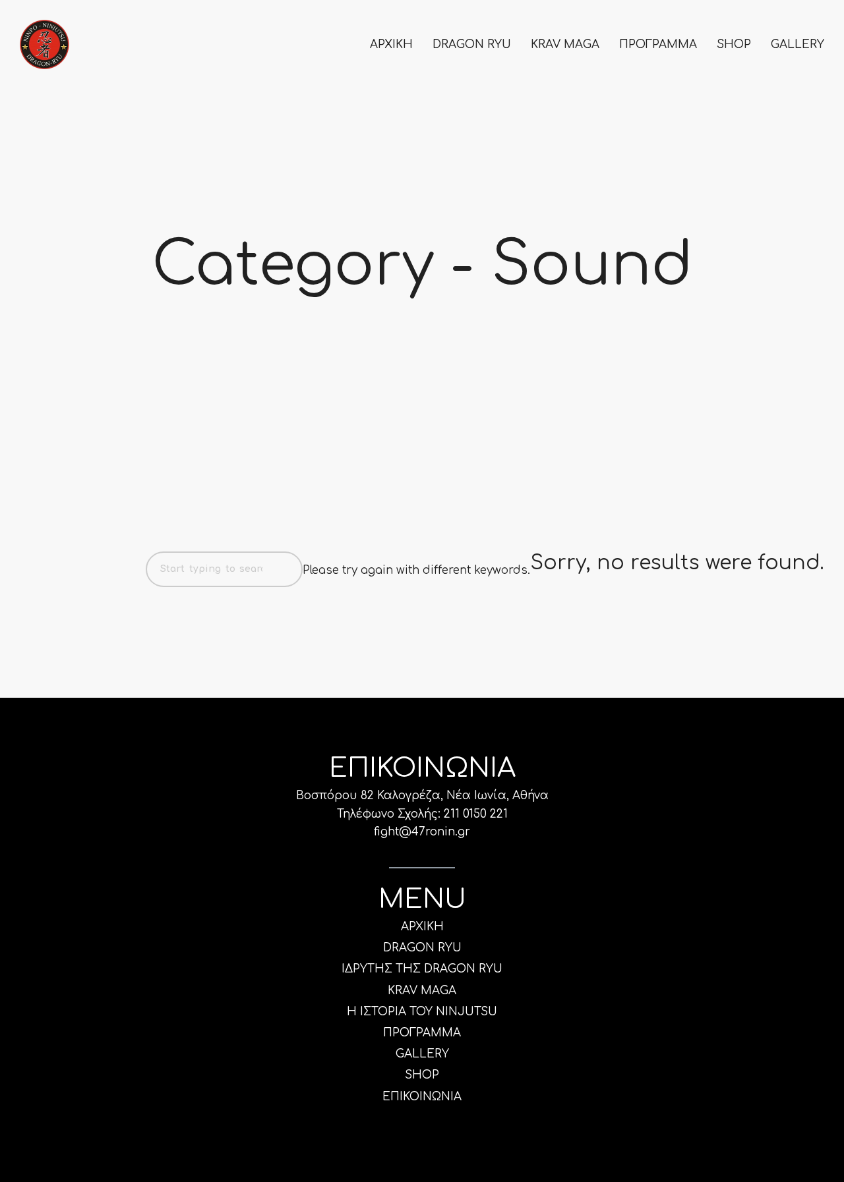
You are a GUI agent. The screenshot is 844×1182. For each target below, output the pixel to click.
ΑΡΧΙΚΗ (391, 44)
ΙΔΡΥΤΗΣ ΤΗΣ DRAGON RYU (422, 969)
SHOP (734, 44)
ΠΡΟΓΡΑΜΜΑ (658, 44)
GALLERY (797, 44)
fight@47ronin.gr (422, 832)
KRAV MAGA (565, 44)
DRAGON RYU (472, 44)
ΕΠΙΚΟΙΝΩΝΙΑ (422, 1096)
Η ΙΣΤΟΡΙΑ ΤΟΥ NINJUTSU (422, 1011)
